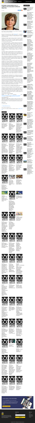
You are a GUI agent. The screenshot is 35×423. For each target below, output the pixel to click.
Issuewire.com (16, 34)
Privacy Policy (31, 414)
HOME (7, 1)
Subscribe (20, 417)
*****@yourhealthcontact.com (6, 105)
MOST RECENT (11, 1)
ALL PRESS (15, 1)
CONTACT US (19, 1)
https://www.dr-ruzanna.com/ (16, 96)
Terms (30, 413)
